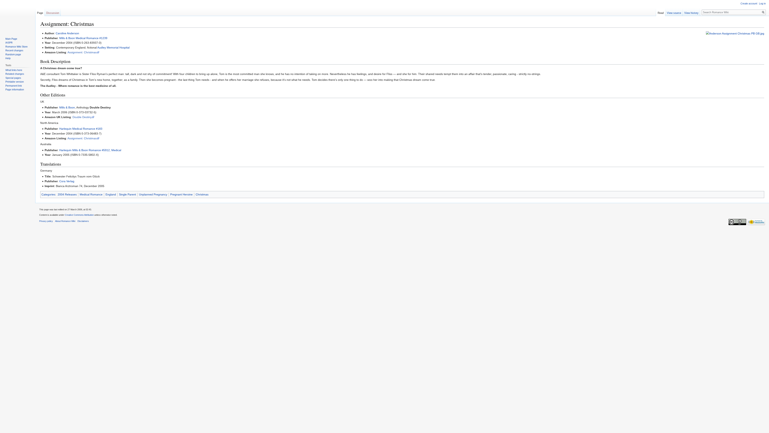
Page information (14, 89)
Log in (762, 3)
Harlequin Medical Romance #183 (80, 128)
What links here (13, 70)
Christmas (202, 194)
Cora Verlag (66, 181)
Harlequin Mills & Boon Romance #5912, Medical (90, 150)
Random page (13, 54)
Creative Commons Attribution (79, 215)
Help (8, 58)
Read (661, 12)
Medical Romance (91, 194)
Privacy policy (46, 221)
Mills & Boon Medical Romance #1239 (83, 38)
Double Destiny (82, 117)
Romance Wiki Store (16, 46)
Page (40, 12)
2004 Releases (67, 194)
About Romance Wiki (65, 221)
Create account (749, 3)
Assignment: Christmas (82, 52)
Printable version (14, 81)
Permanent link (13, 85)
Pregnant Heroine (181, 194)
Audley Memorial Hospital (113, 47)
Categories (48, 194)
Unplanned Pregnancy (153, 194)
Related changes (14, 74)
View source (674, 12)
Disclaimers (83, 221)
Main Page (11, 38)
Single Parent (127, 194)
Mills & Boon (67, 107)
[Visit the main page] (18, 16)
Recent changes (14, 50)
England (111, 194)
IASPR (9, 42)
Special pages (13, 78)
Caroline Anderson (67, 33)
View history (691, 12)
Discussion (52, 12)
